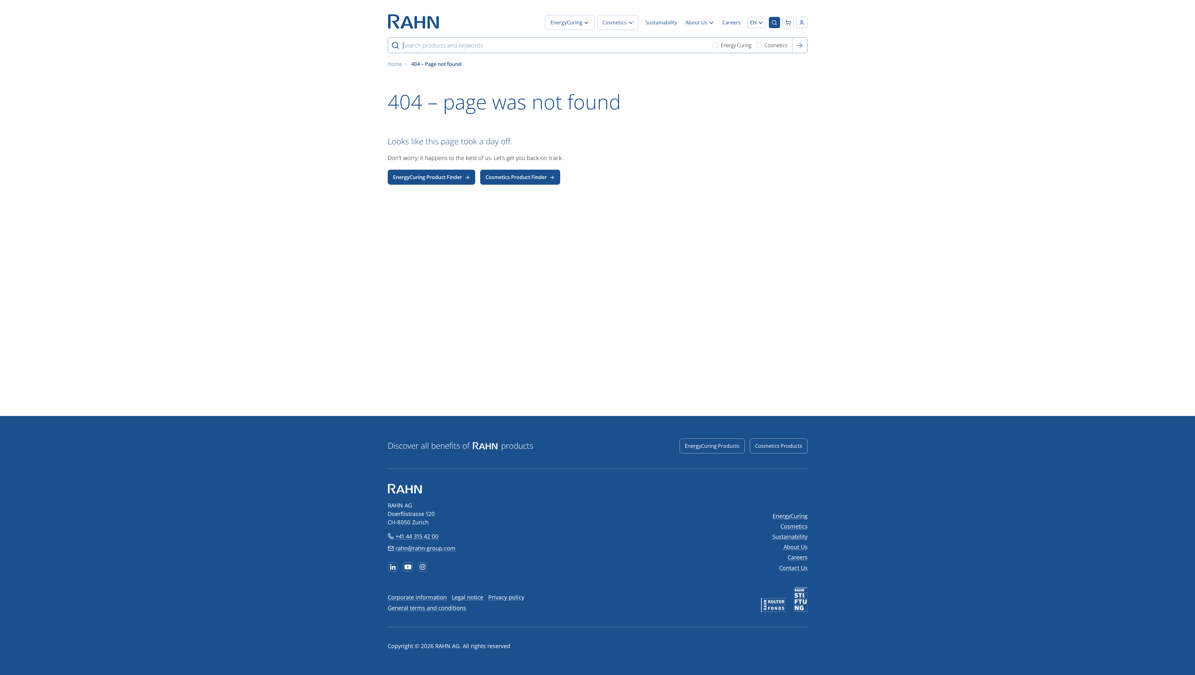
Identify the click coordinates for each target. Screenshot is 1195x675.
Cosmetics (794, 526)
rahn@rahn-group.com (426, 548)
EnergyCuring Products (712, 445)
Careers (798, 557)
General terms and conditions (427, 608)
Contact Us (793, 568)
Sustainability (790, 536)
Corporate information (417, 597)
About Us (796, 547)
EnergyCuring (790, 516)
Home (395, 64)
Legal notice (467, 597)
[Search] (799, 45)
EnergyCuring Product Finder (427, 177)
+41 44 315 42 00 (417, 536)
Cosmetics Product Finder (516, 177)
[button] (756, 22)
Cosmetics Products (778, 445)
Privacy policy (506, 597)
